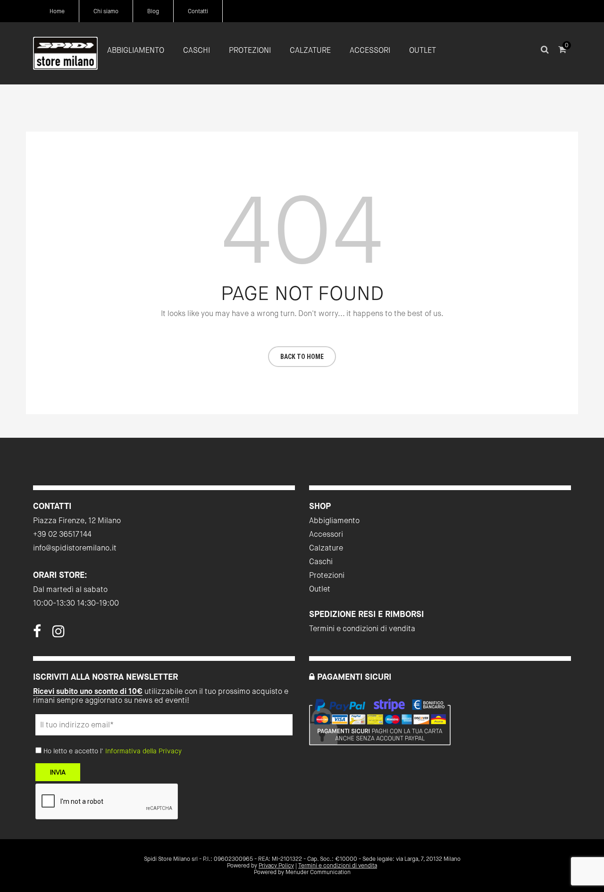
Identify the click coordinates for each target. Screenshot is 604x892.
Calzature (326, 547)
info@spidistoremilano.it (75, 547)
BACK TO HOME (302, 356)
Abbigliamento (334, 520)
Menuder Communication (318, 872)
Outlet (319, 588)
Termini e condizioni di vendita (362, 628)
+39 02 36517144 (62, 534)
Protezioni (326, 575)
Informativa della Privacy (143, 751)
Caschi (321, 561)
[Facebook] (37, 634)
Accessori (326, 534)
